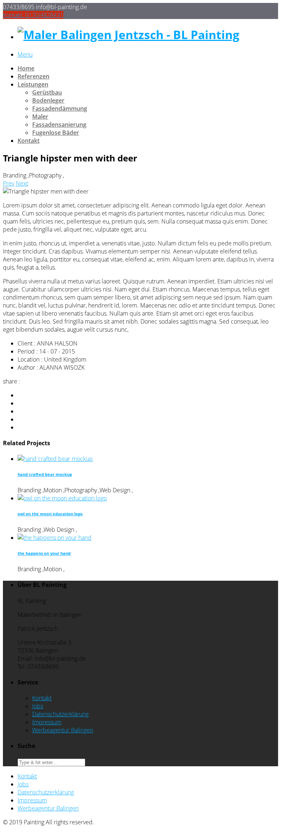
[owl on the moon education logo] (62, 498)
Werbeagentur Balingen (62, 730)
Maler (40, 116)
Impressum (46, 722)
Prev (8, 183)
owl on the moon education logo (50, 513)
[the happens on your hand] (54, 538)
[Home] (128, 34)
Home (26, 68)
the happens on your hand (44, 553)
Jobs (37, 706)
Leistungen (33, 84)
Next (22, 183)
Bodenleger (48, 100)
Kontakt (29, 141)
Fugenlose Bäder (55, 133)
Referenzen (33, 76)
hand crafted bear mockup (45, 474)
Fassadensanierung (59, 125)
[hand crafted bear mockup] (55, 459)
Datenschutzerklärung (60, 714)
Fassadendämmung (59, 108)
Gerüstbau (47, 92)
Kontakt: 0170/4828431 (33, 15)
